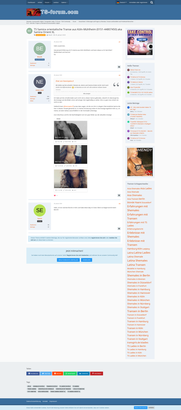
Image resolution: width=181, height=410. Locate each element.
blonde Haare (134, 202)
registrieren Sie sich (98, 238)
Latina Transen (136, 264)
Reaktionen (33, 63)
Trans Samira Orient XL (58, 391)
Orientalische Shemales (46, 389)
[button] (121, 2)
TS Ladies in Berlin (136, 346)
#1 (120, 42)
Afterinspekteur (134, 135)
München (131, 271)
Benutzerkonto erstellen (68, 260)
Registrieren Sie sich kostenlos (78, 255)
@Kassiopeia (68, 106)
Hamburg (132, 248)
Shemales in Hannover (138, 292)
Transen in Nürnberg (137, 335)
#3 (120, 204)
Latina (130, 252)
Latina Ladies (142, 252)
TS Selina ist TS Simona (137, 77)
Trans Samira (32, 389)
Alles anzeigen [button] (86, 93)
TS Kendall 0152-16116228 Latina (141, 92)
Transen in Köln (135, 328)
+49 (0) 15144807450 (78, 389)
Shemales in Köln (136, 296)
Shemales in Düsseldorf (139, 282)
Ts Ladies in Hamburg (136, 349)
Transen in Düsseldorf (136, 315)
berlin (142, 198)
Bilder (31, 101)
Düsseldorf (146, 202)
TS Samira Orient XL (74, 391)
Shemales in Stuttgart (138, 307)
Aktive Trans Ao (135, 70)
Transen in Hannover (136, 324)
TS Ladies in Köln (134, 352)
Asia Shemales (134, 195)
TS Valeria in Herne (136, 82)
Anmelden (86, 260)
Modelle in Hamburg (136, 268)
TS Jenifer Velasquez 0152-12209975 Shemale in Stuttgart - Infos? (140, 124)
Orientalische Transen (63, 389)
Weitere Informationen (141, 407)
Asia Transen (132, 199)
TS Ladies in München (136, 355)
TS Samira (76, 386)
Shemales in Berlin (138, 275)
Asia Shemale (133, 192)
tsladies (144, 342)
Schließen (151, 407)
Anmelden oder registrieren (138, 2)
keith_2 (132, 111)
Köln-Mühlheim (43, 391)
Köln (140, 248)
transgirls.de (133, 342)
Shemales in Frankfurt (136, 286)
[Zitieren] (119, 67)
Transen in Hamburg (137, 321)
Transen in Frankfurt (136, 318)
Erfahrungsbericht (135, 229)
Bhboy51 (132, 119)
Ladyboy (146, 249)
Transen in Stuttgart (137, 338)
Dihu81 (132, 128)
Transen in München (137, 331)
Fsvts (131, 140)
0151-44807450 (32, 391)
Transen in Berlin (137, 311)
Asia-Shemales (133, 188)
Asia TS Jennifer (135, 87)
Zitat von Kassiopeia (64, 81)
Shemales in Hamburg (138, 289)
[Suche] (152, 2)
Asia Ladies (146, 188)
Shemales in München (138, 300)
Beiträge (32, 65)
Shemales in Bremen (136, 279)
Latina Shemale (135, 256)
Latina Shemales (137, 260)
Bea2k (50, 35)
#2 (120, 75)
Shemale (139, 271)
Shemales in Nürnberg (138, 303)
